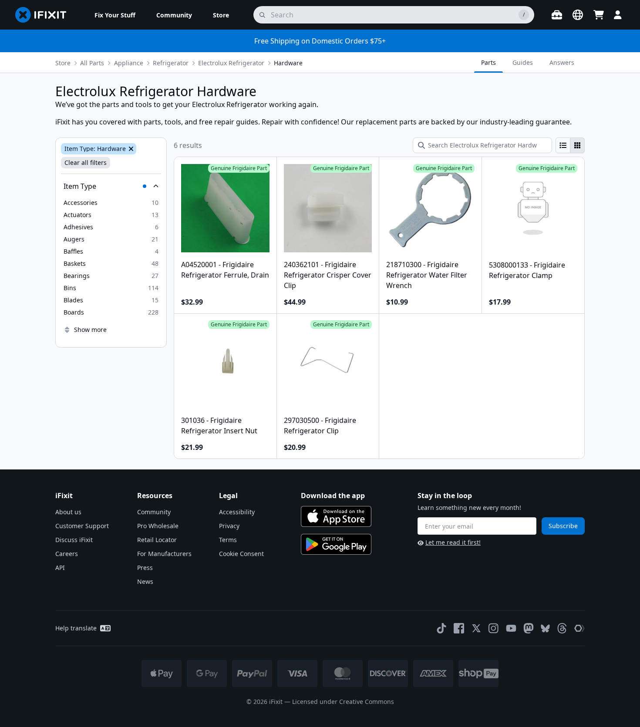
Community (154, 512)
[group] (570, 145)
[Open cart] (598, 14)
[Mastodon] (528, 628)
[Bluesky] (545, 628)
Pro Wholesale (158, 526)
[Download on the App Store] (336, 516)
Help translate (76, 628)
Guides (522, 62)
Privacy (229, 526)
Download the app (333, 495)
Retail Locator (157, 540)
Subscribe (563, 526)
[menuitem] (115, 15)
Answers (561, 62)
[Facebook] (459, 628)
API (60, 567)
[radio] (563, 145)
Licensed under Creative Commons (343, 701)
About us (68, 512)
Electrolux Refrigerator (231, 63)
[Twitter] (476, 628)
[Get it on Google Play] (336, 544)
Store (63, 63)
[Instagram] (493, 628)
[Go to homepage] (44, 15)
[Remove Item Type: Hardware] (130, 148)
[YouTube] (511, 628)
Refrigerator (171, 63)
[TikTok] (441, 628)
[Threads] (562, 628)
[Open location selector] (577, 14)
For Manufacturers (164, 553)
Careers (66, 553)
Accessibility (237, 512)
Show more (90, 329)
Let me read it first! (453, 542)
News (145, 581)
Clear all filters (85, 162)
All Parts (92, 63)
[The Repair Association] (579, 628)
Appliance (128, 63)
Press (145, 567)
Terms (228, 540)
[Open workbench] (557, 14)
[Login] (618, 15)
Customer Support (82, 526)
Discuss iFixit (74, 540)
